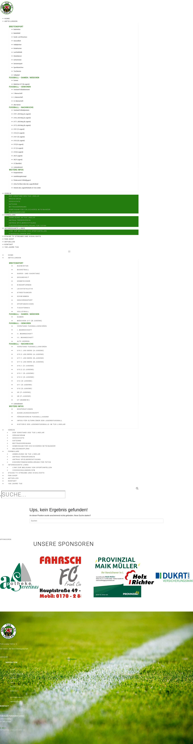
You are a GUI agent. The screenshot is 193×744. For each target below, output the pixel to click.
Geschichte (14, 201)
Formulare (10, 215)
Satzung (13, 204)
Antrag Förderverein (20, 220)
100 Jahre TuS (11, 247)
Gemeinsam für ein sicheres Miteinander (29, 209)
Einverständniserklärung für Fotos (27, 225)
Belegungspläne (17, 212)
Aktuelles (9, 242)
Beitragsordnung (18, 207)
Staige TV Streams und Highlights (22, 236)
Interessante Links (14, 228)
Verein (7, 193)
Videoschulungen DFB (20, 233)
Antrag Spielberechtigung (22, 223)
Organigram (15, 199)
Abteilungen (11, 21)
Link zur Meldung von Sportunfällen (28, 231)
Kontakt (8, 244)
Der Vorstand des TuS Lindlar (24, 196)
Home (7, 18)
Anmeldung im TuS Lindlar (22, 217)
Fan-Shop (9, 239)
